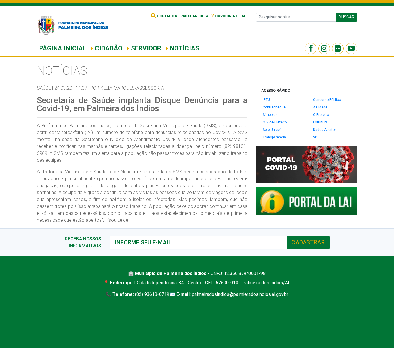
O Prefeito (321, 115)
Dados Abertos (325, 130)
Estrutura (320, 122)
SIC (315, 137)
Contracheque (274, 107)
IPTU (266, 100)
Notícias (183, 48)
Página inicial (62, 48)
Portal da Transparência (182, 16)
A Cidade (320, 107)
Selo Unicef (272, 130)
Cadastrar (308, 242)
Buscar (346, 17)
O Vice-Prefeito (275, 122)
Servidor (145, 48)
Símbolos (270, 115)
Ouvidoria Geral (229, 16)
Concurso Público (327, 100)
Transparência (274, 137)
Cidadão (107, 48)
